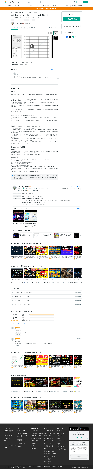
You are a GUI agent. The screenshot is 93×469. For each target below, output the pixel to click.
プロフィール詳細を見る (75, 186)
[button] (72, 32)
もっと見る (77, 208)
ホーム (12, 12)
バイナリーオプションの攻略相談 (31, 12)
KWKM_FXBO (23, 186)
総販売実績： (28, 23)
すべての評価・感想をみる (52, 69)
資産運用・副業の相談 (19, 12)
